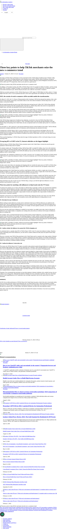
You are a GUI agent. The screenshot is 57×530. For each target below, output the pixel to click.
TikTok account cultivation (38, 508)
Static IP (30, 508)
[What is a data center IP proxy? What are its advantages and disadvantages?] (21, 498)
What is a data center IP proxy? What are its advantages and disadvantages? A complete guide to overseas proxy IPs (30, 493)
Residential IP (44, 510)
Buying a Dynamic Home (9, 5)
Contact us (5, 8)
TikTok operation (13, 510)
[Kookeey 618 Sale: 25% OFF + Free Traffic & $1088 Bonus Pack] (19, 436)
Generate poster (26, 315)
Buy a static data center (8, 7)
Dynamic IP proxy (28, 507)
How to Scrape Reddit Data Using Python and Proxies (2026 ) (17, 476)
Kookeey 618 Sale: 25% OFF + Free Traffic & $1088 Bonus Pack (18, 438)
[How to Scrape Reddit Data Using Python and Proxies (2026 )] (18, 474)
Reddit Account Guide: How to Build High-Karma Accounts (21, 378)
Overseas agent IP (8, 507)
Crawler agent (24, 508)
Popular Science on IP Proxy (9, 522)
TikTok (11, 508)
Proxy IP (2, 507)
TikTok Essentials (7, 526)
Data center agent (17, 508)
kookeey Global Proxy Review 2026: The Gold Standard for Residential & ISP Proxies (29, 417)
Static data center (7, 521)
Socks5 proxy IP (36, 507)
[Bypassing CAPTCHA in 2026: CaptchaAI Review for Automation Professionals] (23, 403)
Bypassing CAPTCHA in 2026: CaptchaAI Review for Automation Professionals (27, 406)
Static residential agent (18, 507)
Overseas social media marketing (25, 510)
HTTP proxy (6, 508)
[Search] (11, 44)
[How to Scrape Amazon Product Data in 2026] (14, 459)
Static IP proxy (48, 508)
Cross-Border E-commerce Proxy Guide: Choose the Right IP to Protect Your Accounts (23, 469)
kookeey (2, 73)
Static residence (6, 520)
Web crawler (6, 528)
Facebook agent (37, 510)
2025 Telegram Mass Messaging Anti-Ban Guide (14, 484)
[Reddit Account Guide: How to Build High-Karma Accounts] (18, 375)
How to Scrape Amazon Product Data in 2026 (14, 461)
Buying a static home (8, 4)
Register (5, 10)
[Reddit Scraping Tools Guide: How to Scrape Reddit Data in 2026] (19, 428)
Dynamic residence (37, 375)
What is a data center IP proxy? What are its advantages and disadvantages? (20, 501)
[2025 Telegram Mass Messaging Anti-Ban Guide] (15, 482)
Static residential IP (9, 511)
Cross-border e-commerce (47, 507)
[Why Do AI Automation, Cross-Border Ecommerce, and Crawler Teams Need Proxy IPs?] (24, 444)
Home (10, 52)
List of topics (6, 525)
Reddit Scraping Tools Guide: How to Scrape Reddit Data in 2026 (18, 431)
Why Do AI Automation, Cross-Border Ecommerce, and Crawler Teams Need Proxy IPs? (24, 446)
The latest (21, 73)
